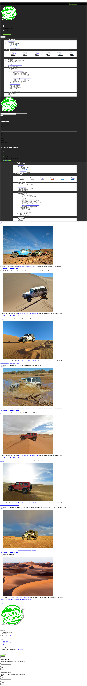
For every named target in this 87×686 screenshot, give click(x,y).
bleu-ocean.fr (20, 649)
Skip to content (3, 0)
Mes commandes (6, 644)
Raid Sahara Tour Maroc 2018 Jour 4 (9, 410)
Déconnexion (5, 643)
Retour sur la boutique (7, 34)
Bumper (18, 597)
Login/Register (3, 223)
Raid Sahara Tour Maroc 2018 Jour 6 (9, 315)
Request (2, 669)
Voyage (36, 266)
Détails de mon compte (7, 642)
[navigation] (38, 67)
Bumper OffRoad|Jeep (29, 266)
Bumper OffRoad (21, 266)
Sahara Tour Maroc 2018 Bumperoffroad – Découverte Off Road (16, 599)
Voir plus (2, 271)
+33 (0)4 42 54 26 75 (73, 4)
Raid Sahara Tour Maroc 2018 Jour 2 (9, 505)
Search (1, 221)
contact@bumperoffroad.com (71, 2)
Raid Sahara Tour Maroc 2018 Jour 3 (9, 457)
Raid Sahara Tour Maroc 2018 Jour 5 (9, 363)
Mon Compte (5, 641)
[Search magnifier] (1, 115)
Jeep (34, 266)
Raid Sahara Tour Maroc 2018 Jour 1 (9, 552)
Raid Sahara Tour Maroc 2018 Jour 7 (9, 268)
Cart (2, 222)
